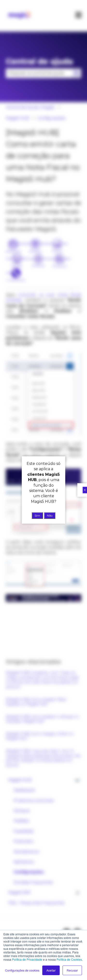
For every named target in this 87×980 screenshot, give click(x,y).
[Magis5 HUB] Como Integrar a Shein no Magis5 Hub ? (40, 736)
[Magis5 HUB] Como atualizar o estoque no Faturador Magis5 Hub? (42, 719)
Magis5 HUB (17, 118)
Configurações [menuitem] (29, 872)
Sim (37, 515)
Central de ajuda (39, 61)
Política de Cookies (69, 959)
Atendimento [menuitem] (26, 851)
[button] (77, 780)
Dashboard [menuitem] (24, 790)
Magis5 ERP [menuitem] (19, 892)
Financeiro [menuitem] (24, 841)
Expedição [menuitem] (24, 831)
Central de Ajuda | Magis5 (30, 107)
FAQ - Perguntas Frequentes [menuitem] (36, 903)
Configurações (51, 118)
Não (49, 515)
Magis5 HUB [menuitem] (19, 780)
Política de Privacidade (27, 959)
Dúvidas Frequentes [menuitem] (33, 882)
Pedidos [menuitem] (21, 821)
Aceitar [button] (51, 970)
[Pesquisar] (76, 73)
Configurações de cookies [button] (22, 970)
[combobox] (39, 73)
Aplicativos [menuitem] (24, 862)
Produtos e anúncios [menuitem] (34, 800)
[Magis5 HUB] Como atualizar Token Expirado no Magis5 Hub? (36, 702)
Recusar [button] (72, 970)
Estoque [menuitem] (22, 810)
